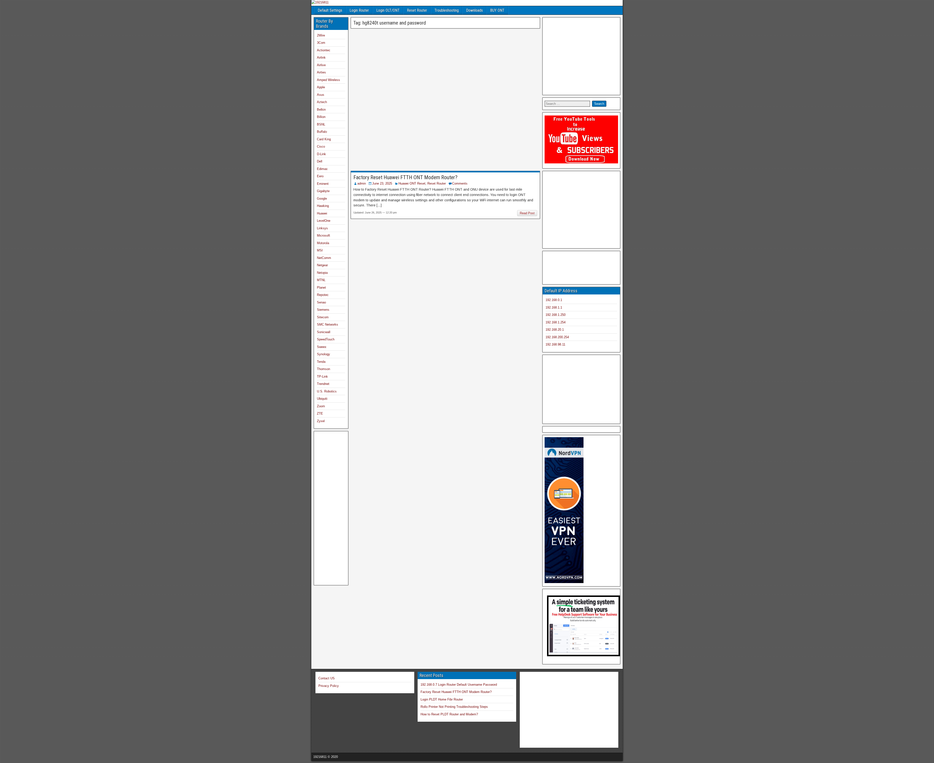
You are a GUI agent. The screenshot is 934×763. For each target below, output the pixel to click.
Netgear (322, 265)
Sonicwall (323, 332)
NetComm (324, 258)
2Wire (321, 35)
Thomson (323, 369)
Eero (320, 176)
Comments (459, 183)
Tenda (321, 362)
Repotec (323, 295)
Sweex (321, 347)
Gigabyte (323, 191)
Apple (321, 87)
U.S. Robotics (327, 391)
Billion (321, 117)
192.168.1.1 (554, 307)
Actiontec (323, 50)
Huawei (322, 213)
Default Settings (330, 10)
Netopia (322, 273)
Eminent (323, 184)
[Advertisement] (445, 65)
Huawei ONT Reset (411, 183)
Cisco (321, 147)
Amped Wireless (328, 80)
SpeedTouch (325, 339)
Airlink (321, 58)
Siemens (323, 310)
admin (361, 183)
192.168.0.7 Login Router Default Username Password (459, 684)
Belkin (321, 109)
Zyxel (321, 421)
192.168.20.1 (555, 329)
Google (322, 198)
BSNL (321, 124)
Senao (321, 302)
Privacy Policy (328, 686)
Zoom (321, 406)
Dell (319, 161)
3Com (321, 43)
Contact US (326, 678)
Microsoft (323, 236)
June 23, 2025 (382, 183)
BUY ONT (497, 10)
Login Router (359, 10)
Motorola (323, 243)
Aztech (322, 102)
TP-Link (322, 376)
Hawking (323, 206)
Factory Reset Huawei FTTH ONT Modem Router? (405, 177)
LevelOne (323, 221)
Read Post (527, 213)
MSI (320, 250)
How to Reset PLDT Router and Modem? (449, 714)
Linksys (322, 228)
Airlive (321, 65)
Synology (323, 354)
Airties (321, 72)
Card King (324, 139)
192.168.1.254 (556, 322)
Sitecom (323, 317)
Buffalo (322, 132)
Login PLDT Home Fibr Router (442, 699)
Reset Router (417, 10)
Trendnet (323, 384)
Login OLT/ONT (388, 10)
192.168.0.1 (554, 300)
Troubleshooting (446, 10)
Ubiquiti (322, 399)
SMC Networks (327, 325)
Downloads (474, 10)
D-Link (321, 154)
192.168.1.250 (556, 315)
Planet (321, 287)
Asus (320, 95)
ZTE (320, 414)
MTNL (321, 280)
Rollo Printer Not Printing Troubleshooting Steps (454, 707)
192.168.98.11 (555, 344)
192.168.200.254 (557, 337)
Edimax (322, 169)
